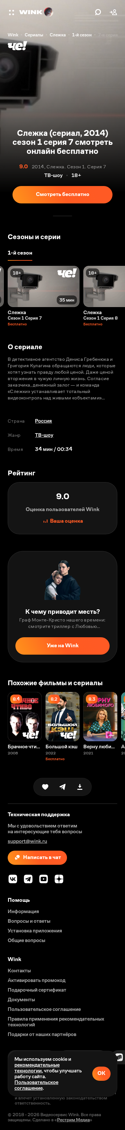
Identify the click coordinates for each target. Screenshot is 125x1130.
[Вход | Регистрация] (113, 12)
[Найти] (98, 12)
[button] (12, 12)
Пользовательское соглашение (36, 1085)
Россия (43, 421)
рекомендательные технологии (37, 1067)
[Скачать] (80, 787)
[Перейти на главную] (55, 12)
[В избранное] (45, 787)
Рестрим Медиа (73, 1119)
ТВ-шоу (44, 435)
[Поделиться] (62, 787)
